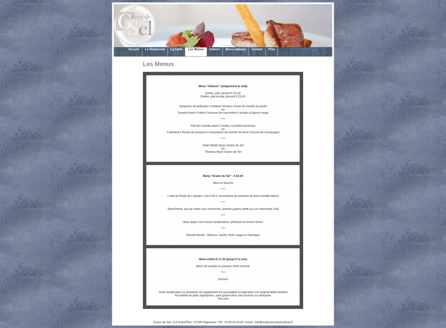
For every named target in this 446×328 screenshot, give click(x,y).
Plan (271, 49)
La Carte (176, 49)
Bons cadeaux (236, 49)
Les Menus (196, 49)
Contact (257, 49)
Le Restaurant (155, 49)
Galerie (215, 49)
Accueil (133, 49)
